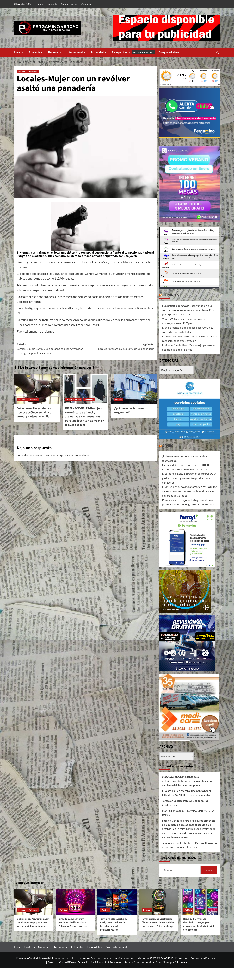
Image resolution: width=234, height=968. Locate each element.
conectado (49, 455)
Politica (63, 910)
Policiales (33, 71)
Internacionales (74, 399)
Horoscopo (214, 288)
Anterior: (50, 349)
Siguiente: (126, 347)
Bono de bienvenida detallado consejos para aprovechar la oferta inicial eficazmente (198, 924)
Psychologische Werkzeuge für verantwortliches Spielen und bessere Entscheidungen (158, 922)
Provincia (34, 52)
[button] (217, 52)
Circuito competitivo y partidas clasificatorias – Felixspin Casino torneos (72, 922)
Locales (21, 71)
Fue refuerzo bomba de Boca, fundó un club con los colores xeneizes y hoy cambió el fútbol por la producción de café (189, 310)
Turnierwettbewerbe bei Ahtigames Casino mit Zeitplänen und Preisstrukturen (114, 924)
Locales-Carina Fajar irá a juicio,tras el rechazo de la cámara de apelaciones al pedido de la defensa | (188, 824)
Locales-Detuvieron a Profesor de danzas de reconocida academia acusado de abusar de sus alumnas (188, 833)
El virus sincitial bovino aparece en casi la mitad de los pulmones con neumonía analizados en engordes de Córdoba (189, 491)
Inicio (41, 3)
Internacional (75, 52)
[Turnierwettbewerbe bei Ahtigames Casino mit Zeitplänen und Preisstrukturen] (117, 902)
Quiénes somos (69, 3)
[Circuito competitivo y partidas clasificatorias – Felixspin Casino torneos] (75, 902)
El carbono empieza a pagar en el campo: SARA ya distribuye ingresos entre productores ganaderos (189, 478)
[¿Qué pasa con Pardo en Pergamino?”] (134, 389)
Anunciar (86, 3)
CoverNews (163, 962)
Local (17, 52)
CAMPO (168, 445)
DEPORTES (171, 295)
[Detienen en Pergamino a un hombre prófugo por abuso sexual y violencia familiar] (37, 389)
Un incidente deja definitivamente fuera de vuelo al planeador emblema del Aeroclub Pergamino (187, 781)
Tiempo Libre (133, 52)
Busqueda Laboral (169, 52)
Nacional (53, 52)
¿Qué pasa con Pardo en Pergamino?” (129, 410)
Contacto (52, 3)
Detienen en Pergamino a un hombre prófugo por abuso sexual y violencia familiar (35, 412)
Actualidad (97, 52)
